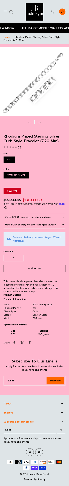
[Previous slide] (30, 122)
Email (11, 380)
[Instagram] (39, 452)
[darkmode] (62, 12)
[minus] (7, 258)
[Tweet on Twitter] (22, 343)
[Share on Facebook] (14, 343)
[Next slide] (39, 122)
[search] (11, 11)
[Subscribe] (61, 429)
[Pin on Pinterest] (30, 343)
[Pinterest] (30, 452)
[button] (34, 268)
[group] (34, 81)
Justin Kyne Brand (39, 474)
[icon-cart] (52, 11)
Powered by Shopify (34, 479)
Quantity (8, 251)
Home (7, 37)
